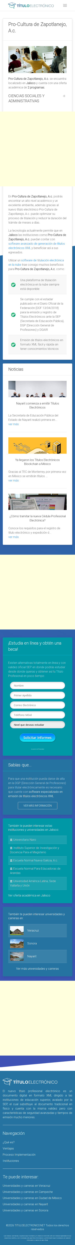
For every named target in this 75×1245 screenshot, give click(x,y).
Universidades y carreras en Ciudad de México (32, 1198)
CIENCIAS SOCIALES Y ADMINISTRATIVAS (26, 98)
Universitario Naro (24, 839)
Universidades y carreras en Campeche (28, 1192)
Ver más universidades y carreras (37, 968)
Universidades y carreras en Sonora (25, 1210)
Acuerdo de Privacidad (37, 749)
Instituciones (11, 1161)
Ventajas (8, 1148)
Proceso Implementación (19, 1154)
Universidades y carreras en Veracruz (26, 1185)
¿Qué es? (9, 1142)
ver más (13, 424)
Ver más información (37, 805)
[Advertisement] (37, 149)
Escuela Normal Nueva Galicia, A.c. (35, 860)
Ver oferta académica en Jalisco (29, 895)
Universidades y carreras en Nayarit (25, 1204)
